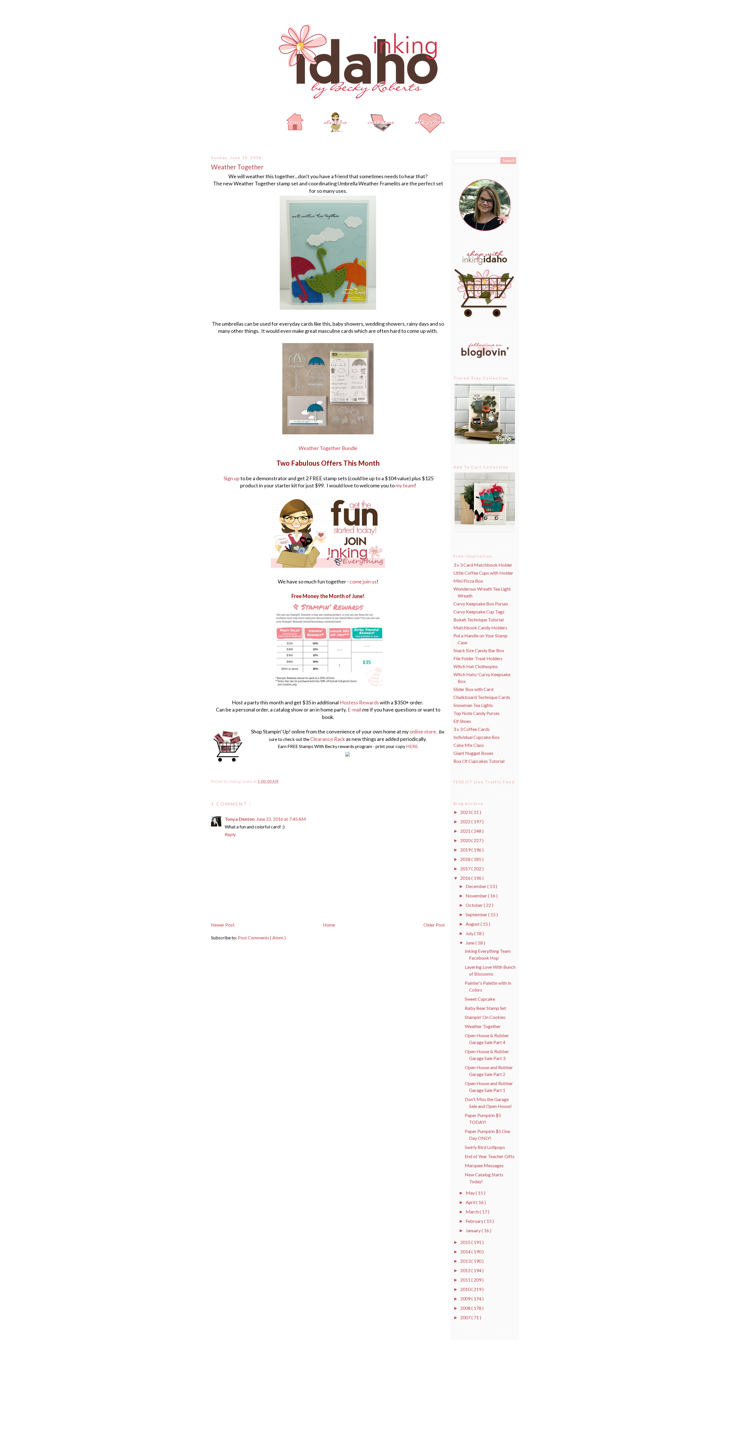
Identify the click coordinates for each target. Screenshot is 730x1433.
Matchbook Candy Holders (480, 627)
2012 (465, 1270)
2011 (465, 1279)
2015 (465, 1242)
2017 (465, 868)
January (474, 1230)
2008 (465, 1308)
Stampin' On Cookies (485, 1017)
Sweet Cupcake (480, 999)
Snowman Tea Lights (473, 705)
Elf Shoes (462, 721)
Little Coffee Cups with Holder (483, 572)
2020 (465, 840)
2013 (465, 1261)
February (475, 1221)
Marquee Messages (484, 1165)
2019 (465, 849)
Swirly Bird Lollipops (485, 1147)
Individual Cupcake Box (476, 737)
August (473, 924)
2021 (465, 831)
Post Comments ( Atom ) (262, 937)
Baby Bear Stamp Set (485, 1008)
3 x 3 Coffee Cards (471, 729)
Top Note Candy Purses (476, 713)
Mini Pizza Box (468, 580)
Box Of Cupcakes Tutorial (478, 761)
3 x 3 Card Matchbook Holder (482, 564)
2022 (465, 821)
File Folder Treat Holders (477, 658)
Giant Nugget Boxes (473, 753)
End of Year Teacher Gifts (489, 1156)
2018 (465, 859)
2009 (465, 1298)
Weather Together (237, 167)
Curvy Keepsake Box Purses (480, 603)
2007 (465, 1317)
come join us (363, 581)
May (471, 1192)
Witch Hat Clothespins (475, 666)
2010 (465, 1289)
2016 (465, 878)
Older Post (434, 924)
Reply (230, 834)
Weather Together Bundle (328, 448)
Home (329, 924)
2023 (465, 812)
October (475, 905)
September (477, 914)
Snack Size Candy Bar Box (478, 650)
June (470, 942)
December (476, 886)
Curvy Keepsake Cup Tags (478, 611)
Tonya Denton (240, 819)
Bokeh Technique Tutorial (478, 619)
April (471, 1202)
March (473, 1211)
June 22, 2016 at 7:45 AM (281, 819)
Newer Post (222, 924)
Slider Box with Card (473, 689)
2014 (465, 1251)
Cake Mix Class (468, 745)
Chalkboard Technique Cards (481, 697)
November (477, 895)
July (470, 933)
